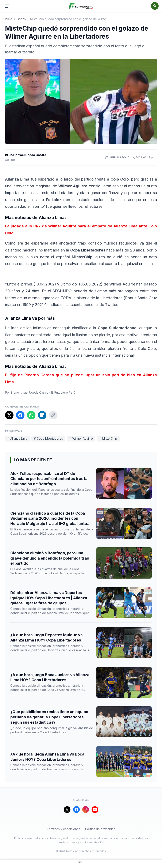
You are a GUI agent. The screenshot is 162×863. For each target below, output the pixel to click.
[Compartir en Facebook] (20, 415)
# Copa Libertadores (48, 438)
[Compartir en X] (9, 415)
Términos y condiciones (63, 829)
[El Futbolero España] (81, 6)
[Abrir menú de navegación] (7, 6)
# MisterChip (108, 438)
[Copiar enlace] (53, 415)
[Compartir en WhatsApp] (31, 415)
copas (21, 19)
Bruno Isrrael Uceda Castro (25, 155)
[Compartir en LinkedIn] (42, 415)
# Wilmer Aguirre (81, 438)
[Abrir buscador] (155, 6)
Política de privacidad (100, 829)
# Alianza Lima (17, 438)
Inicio (8, 19)
